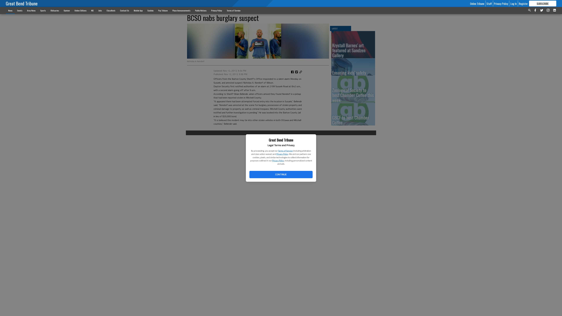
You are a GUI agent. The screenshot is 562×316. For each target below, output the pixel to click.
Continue (281, 174)
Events (19, 10)
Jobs (100, 10)
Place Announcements (181, 10)
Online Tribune (477, 3)
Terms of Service (285, 150)
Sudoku (150, 10)
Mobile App (138, 10)
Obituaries (54, 10)
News (10, 10)
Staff (489, 3)
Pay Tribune (163, 10)
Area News (31, 10)
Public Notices (201, 10)
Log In (513, 3)
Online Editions (80, 10)
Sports (43, 10)
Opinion (67, 10)
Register (523, 3)
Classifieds (111, 10)
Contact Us (124, 10)
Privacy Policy (282, 154)
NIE (92, 10)
